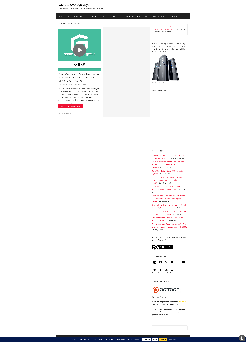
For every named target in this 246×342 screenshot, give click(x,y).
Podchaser (154, 273)
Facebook (160, 265)
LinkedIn (155, 265)
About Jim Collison (75, 16)
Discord (172, 273)
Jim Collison (83, 84)
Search (174, 16)
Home (61, 16)
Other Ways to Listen (132, 16)
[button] (242, 338)
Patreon (184, 265)
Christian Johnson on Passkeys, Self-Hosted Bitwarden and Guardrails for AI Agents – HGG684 (168, 198)
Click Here (165, 247)
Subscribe (104, 16)
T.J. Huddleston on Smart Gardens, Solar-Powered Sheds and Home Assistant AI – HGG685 (167, 180)
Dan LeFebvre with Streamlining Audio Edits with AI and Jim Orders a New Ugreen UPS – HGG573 (78, 77)
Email (178, 265)
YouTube (116, 16)
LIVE (146, 16)
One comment (66, 113)
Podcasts (90, 16)
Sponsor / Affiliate (160, 16)
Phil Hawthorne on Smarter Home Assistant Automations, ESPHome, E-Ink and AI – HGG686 (168, 164)
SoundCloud (166, 273)
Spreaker (160, 273)
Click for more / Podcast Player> (70, 106)
